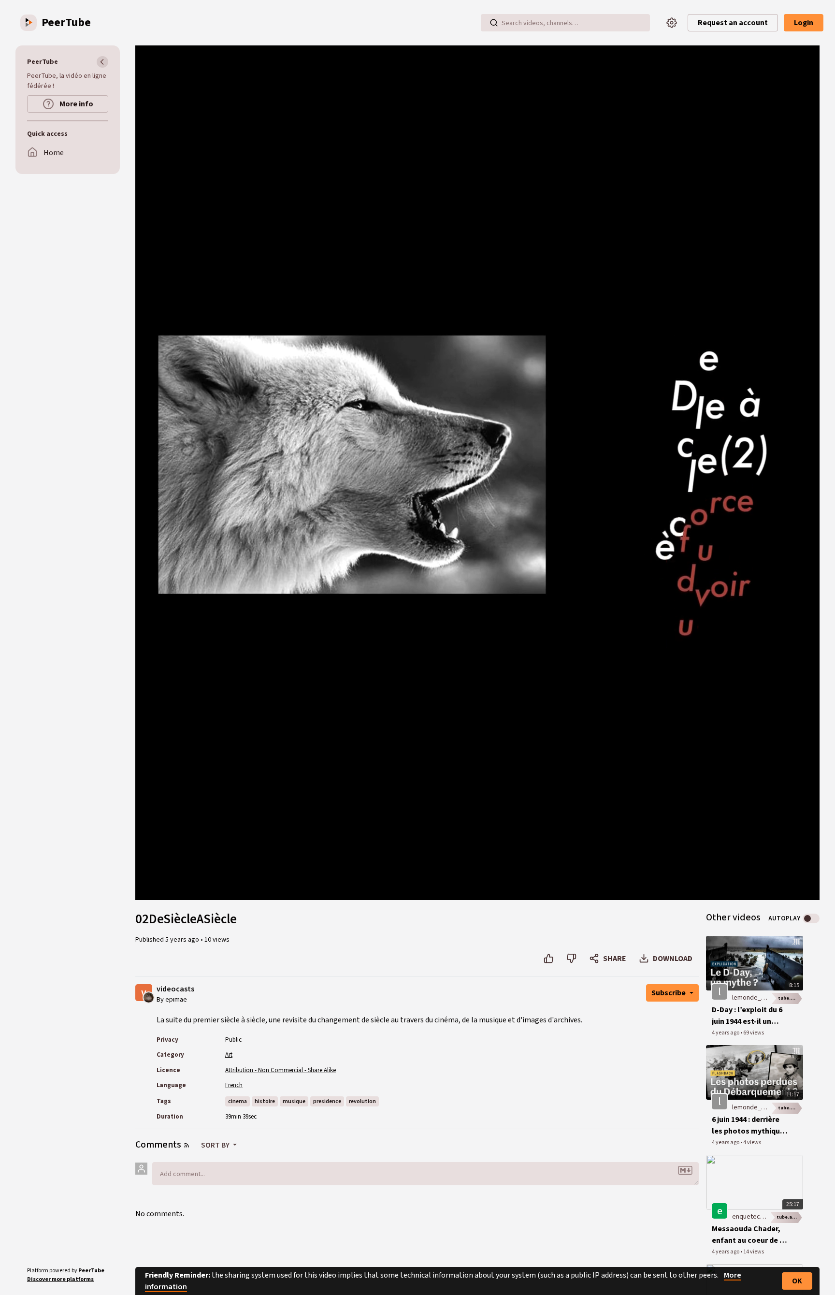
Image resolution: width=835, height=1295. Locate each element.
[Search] (493, 22)
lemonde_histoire (757, 998)
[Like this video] (548, 958)
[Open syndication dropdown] (186, 1145)
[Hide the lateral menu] (102, 62)
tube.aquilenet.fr (790, 1217)
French (234, 1085)
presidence (327, 1101)
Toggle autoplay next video (811, 918)
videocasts (175, 989)
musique (294, 1101)
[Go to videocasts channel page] (149, 997)
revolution (362, 1101)
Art (228, 1054)
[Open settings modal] (672, 23)
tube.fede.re (790, 998)
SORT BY (216, 1145)
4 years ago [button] (726, 1033)
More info (75, 104)
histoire (265, 1101)
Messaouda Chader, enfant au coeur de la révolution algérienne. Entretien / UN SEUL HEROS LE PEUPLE (749, 1234)
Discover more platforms (60, 1279)
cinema (237, 1101)
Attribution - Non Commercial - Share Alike (280, 1070)
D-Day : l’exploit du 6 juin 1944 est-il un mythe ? (747, 1015)
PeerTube (91, 1270)
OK (797, 1281)
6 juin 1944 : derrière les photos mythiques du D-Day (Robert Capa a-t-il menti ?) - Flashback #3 (750, 1125)
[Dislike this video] (571, 958)
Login (803, 22)
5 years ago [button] (183, 940)
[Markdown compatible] (685, 1170)
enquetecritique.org (761, 1217)
